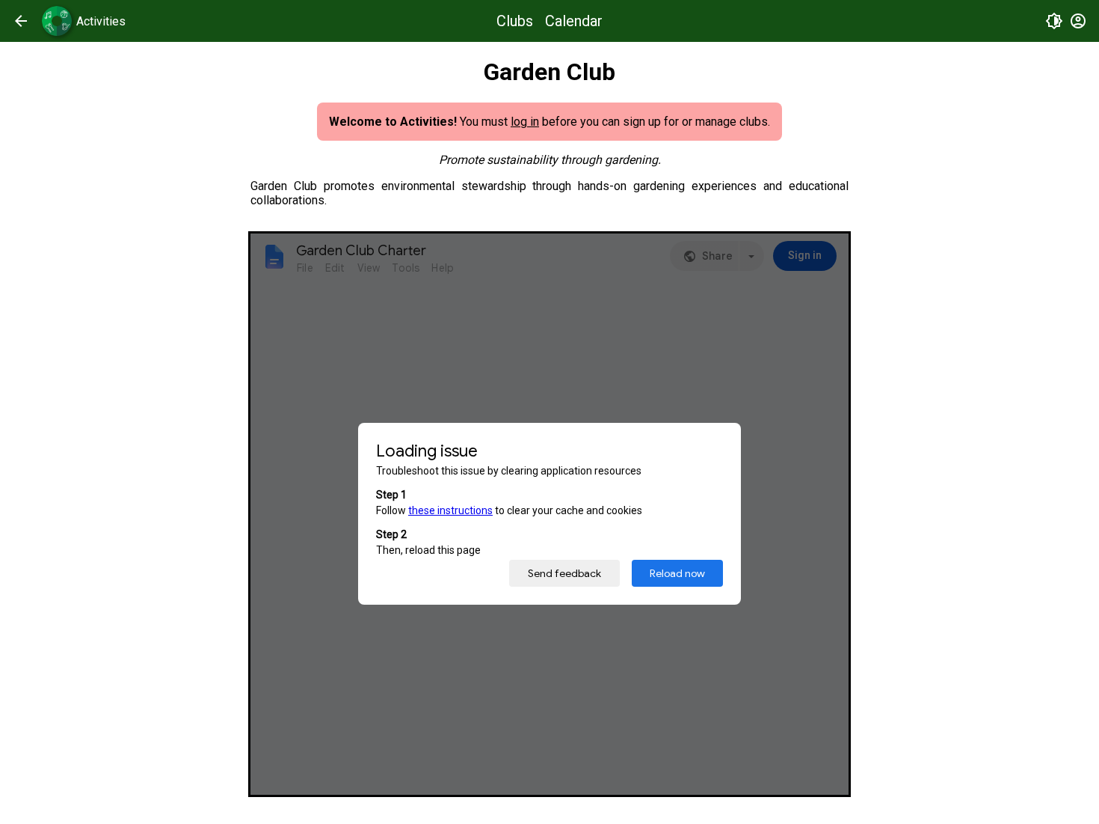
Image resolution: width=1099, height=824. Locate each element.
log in (525, 122)
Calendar (574, 21)
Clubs (514, 21)
